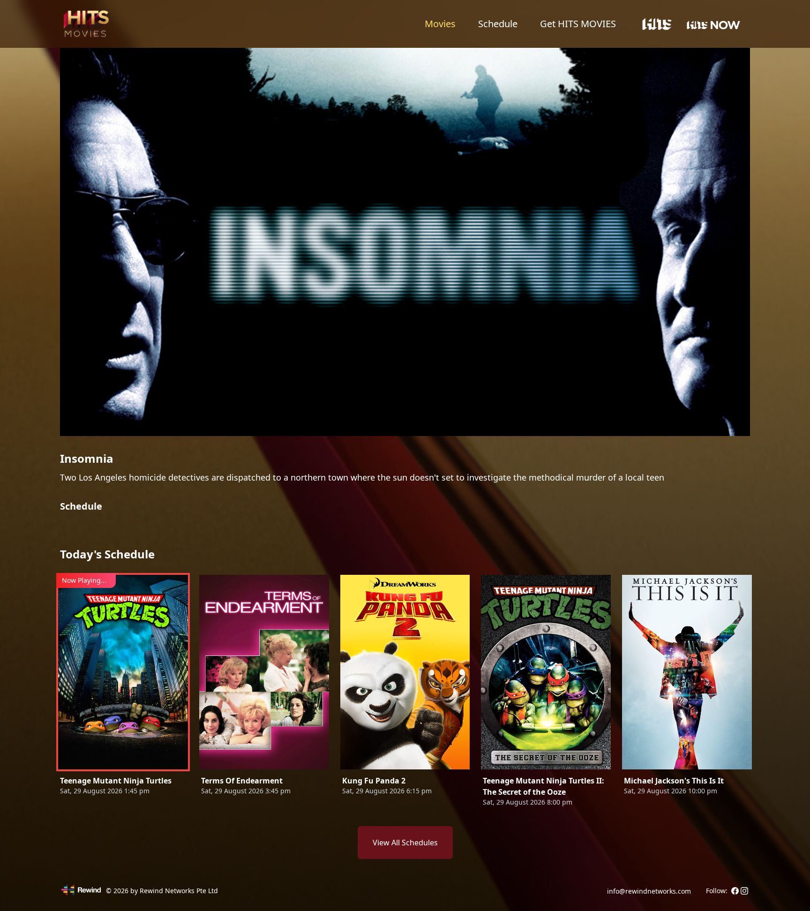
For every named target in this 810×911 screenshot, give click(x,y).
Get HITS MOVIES (578, 23)
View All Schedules (405, 842)
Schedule (498, 23)
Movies (440, 23)
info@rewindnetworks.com (649, 891)
